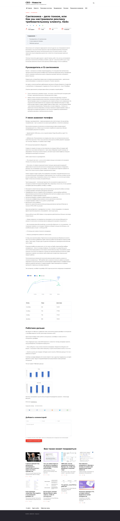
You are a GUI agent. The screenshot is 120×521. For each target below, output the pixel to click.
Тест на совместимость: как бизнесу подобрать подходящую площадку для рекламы (50, 466)
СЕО (86, 8)
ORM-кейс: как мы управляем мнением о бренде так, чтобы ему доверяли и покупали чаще (68, 466)
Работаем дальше (34, 43)
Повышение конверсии (76, 8)
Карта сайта (35, 508)
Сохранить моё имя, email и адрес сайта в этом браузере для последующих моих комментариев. (47, 437)
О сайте (28, 508)
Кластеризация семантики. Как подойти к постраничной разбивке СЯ (33, 494)
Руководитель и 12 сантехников (38, 39)
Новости (36, 8)
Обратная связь (45, 508)
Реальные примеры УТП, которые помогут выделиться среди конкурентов (86, 494)
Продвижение (58, 8)
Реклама (66, 8)
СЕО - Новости (33, 2)
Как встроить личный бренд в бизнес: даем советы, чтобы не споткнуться (50, 494)
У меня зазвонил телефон (36, 41)
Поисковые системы (46, 8)
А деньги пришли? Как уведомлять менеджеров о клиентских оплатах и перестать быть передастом (32, 467)
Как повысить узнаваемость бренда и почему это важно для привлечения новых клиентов (86, 466)
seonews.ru (34, 401)
